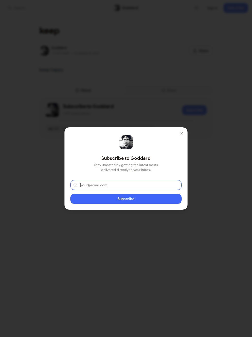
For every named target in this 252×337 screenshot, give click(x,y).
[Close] (182, 133)
